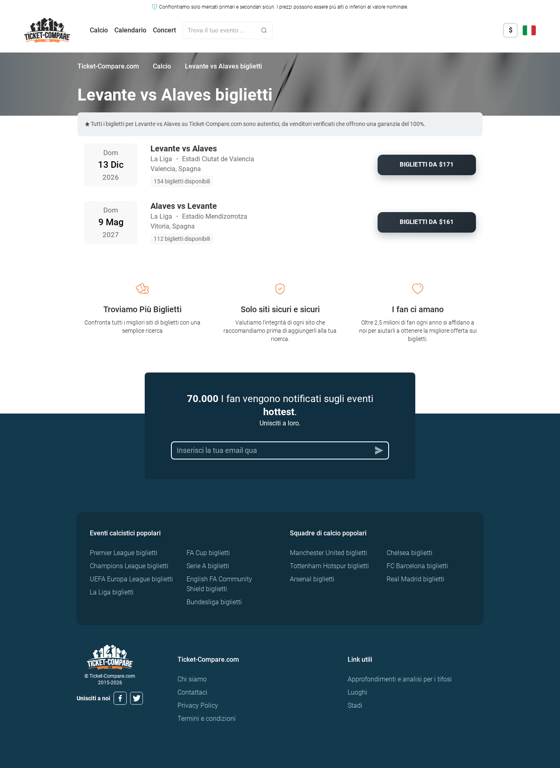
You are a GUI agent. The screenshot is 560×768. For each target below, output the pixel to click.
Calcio (99, 30)
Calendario (130, 30)
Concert (164, 30)
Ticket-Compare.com (108, 66)
